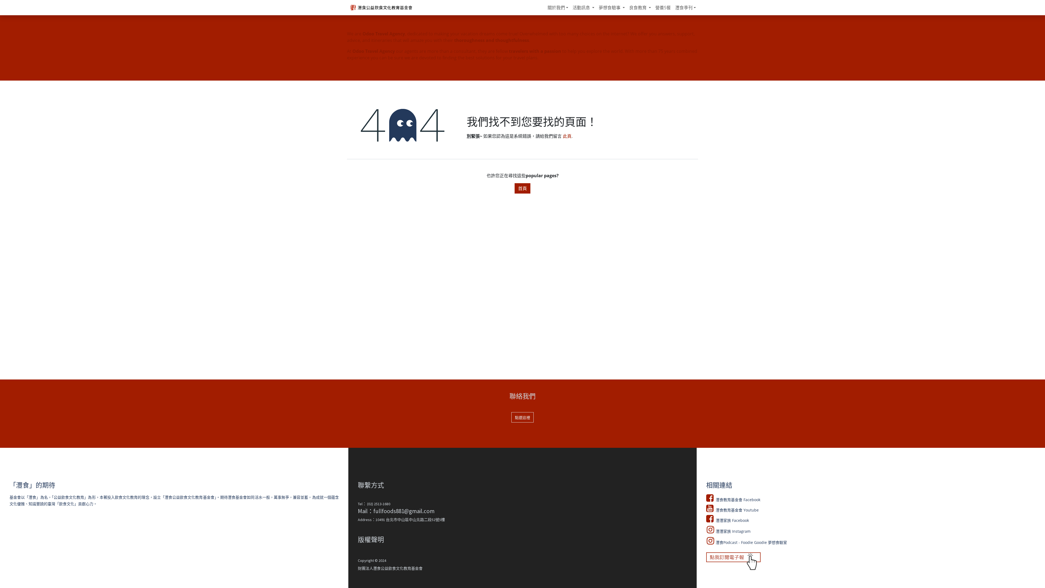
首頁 (522, 188)
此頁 (567, 136)
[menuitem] (557, 7)
